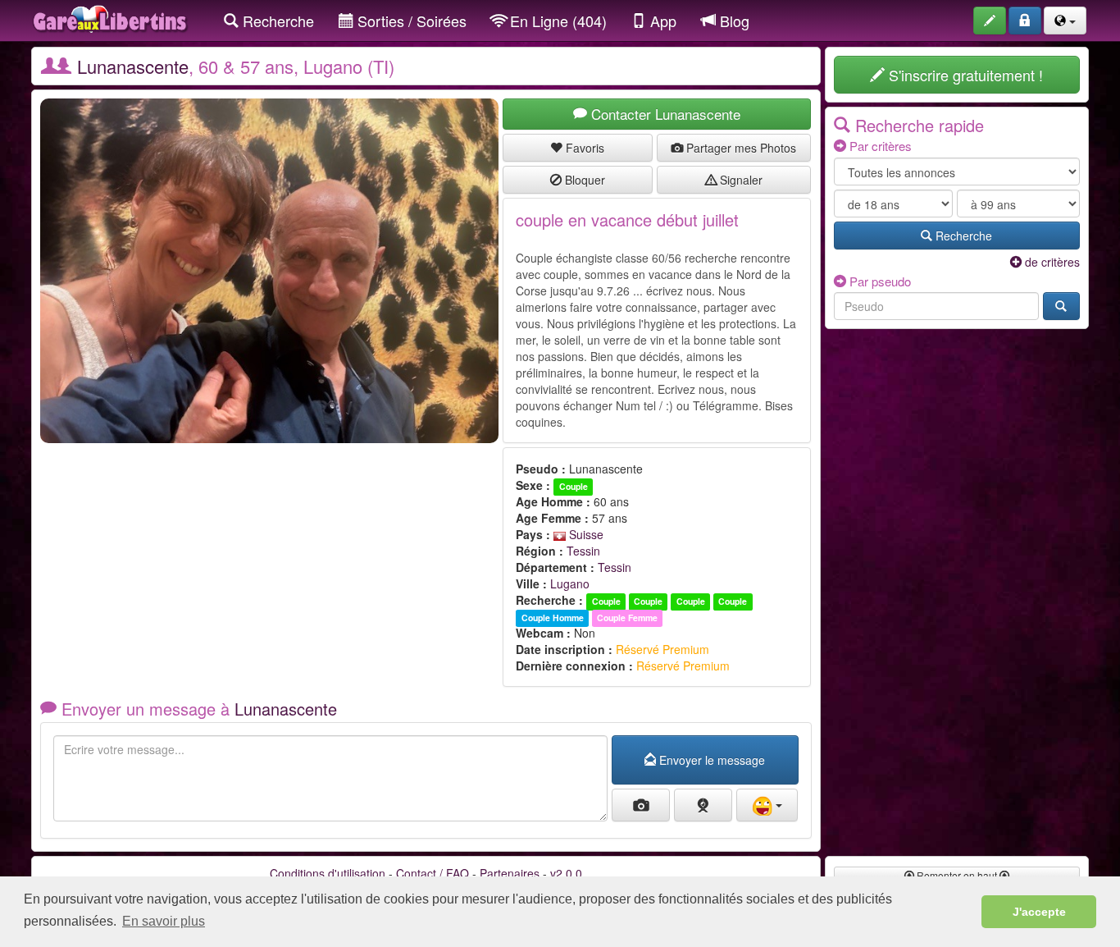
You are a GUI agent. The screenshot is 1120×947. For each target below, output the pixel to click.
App (661, 20)
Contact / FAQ (432, 873)
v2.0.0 (566, 873)
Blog (732, 20)
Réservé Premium (662, 649)
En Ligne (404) (556, 20)
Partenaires (510, 873)
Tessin (583, 550)
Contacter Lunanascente (663, 113)
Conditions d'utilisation (327, 873)
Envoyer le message (710, 760)
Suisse (584, 534)
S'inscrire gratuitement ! (964, 74)
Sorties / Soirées (410, 20)
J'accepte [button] (1039, 911)
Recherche (276, 20)
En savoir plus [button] (163, 921)
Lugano (570, 583)
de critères (1051, 262)
